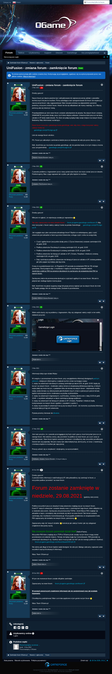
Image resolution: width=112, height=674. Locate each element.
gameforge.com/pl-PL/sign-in (59, 147)
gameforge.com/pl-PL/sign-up (44, 130)
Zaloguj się (7, 2)
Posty (11, 115)
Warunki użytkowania (22, 660)
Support (47, 53)
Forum (9, 52)
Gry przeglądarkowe (90, 53)
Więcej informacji (29, 76)
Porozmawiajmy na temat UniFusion (30, 645)
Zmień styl (84, 660)
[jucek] (16, 647)
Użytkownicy (34, 53)
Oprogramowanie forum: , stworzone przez (56, 670)
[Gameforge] (56, 663)
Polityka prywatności (38, 660)
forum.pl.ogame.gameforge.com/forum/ (81, 222)
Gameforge (72, 53)
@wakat (56, 413)
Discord (59, 53)
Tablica (21, 53)
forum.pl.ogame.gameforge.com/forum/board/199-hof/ (54, 542)
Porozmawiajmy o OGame (28, 649)
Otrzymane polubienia (16, 113)
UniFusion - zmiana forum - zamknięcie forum (42, 68)
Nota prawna (8, 660)
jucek (21, 647)
